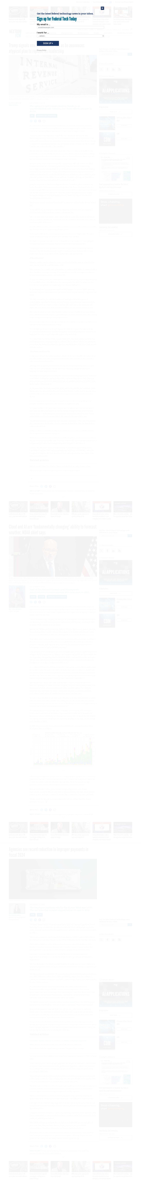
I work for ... (43, 32)
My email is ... (43, 24)
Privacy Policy (41, 50)
